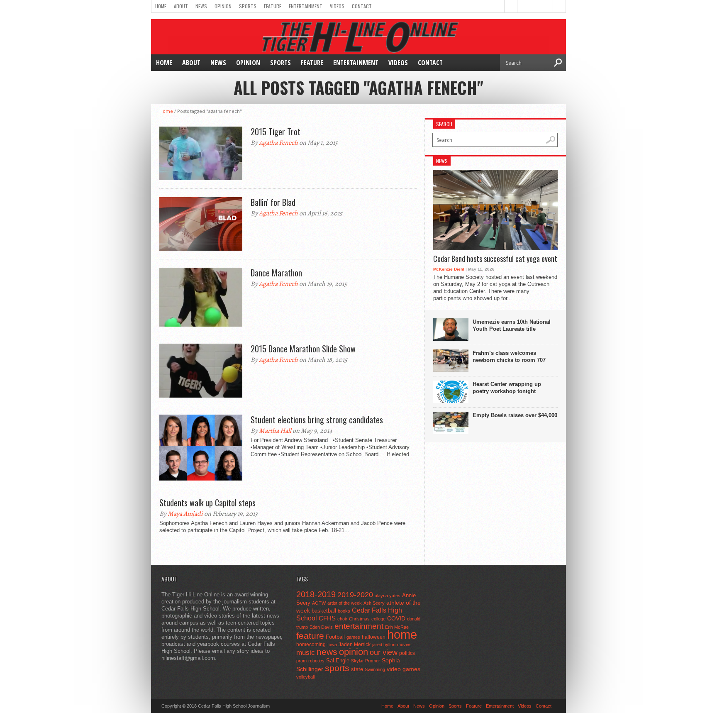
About (181, 6)
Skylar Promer (365, 660)
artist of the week (344, 603)
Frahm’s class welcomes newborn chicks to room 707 (509, 356)
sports (337, 668)
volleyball (305, 676)
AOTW (319, 603)
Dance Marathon (276, 273)
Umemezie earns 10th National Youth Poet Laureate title (512, 325)
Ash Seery (374, 603)
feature (310, 635)
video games (403, 669)
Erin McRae (397, 627)
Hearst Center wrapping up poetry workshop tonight (507, 387)
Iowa (332, 644)
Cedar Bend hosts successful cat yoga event (495, 259)
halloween (373, 637)
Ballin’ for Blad (273, 202)
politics (407, 653)
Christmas (359, 618)
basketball (324, 611)
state (357, 669)
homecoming (311, 644)
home (402, 634)
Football (335, 637)
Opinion (223, 6)
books (344, 610)
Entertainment (305, 6)
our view (384, 652)
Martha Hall (275, 430)
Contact (362, 6)
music (305, 653)
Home (160, 6)
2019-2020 (355, 595)
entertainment (358, 626)
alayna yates (387, 595)
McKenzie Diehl (448, 269)
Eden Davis (321, 627)
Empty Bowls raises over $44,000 (515, 415)
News (201, 6)
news (327, 652)
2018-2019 (316, 594)
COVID (396, 618)
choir (342, 618)
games (353, 637)
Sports (247, 6)
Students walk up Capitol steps (207, 503)
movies (404, 644)
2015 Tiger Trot (275, 132)
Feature (272, 6)
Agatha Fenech (278, 142)
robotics (316, 660)
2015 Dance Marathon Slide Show (303, 349)
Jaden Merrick (355, 644)
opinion (353, 652)
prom (301, 660)
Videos (337, 6)
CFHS (327, 618)
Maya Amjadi (185, 513)
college (378, 618)
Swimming (375, 669)
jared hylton (383, 644)
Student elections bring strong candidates (317, 420)
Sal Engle (337, 660)
